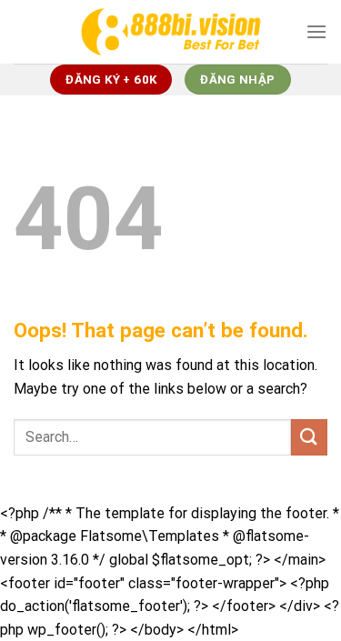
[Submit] (309, 437)
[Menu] (316, 31)
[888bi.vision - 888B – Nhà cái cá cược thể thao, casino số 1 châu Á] (171, 31)
